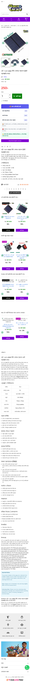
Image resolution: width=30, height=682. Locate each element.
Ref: (6, 221)
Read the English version (15, 140)
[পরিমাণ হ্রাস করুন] (9, 97)
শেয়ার (5, 146)
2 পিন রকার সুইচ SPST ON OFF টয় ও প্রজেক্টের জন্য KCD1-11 (8, 256)
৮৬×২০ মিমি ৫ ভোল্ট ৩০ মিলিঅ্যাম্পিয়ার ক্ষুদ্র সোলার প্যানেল (22, 218)
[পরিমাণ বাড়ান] (9, 95)
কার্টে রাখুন (17, 96)
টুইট (7, 146)
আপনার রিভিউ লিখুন (16, 192)
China (5, 76)
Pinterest (10, 146)
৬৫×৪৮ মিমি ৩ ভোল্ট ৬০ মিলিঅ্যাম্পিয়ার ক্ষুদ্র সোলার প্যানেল (8, 218)
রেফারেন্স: (2, 79)
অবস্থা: (2, 81)
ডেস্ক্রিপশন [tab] (3, 352)
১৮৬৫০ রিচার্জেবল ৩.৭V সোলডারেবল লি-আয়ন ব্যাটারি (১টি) (22, 256)
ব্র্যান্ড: (2, 76)
